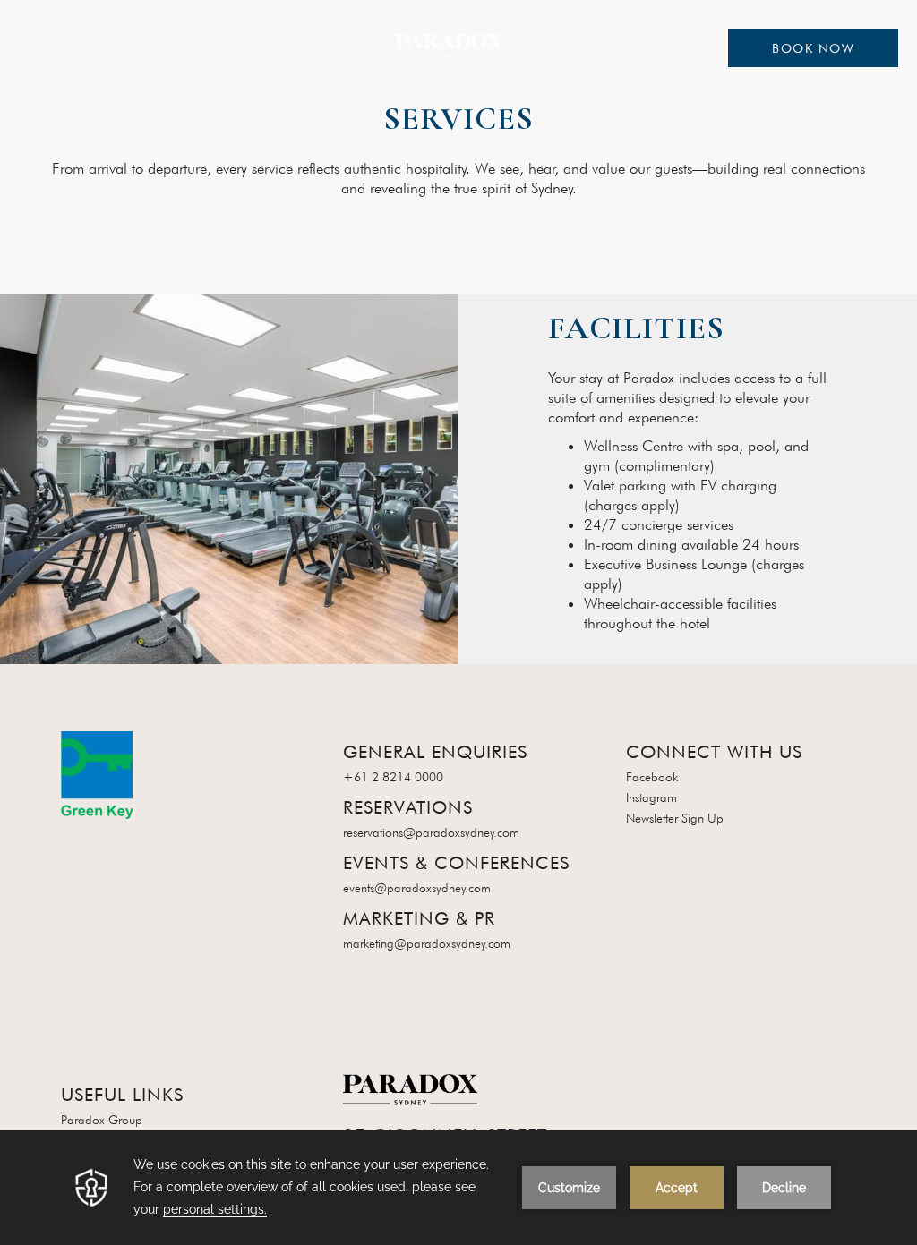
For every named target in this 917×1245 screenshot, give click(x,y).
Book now (813, 48)
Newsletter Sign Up (675, 818)
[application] (458, 1187)
